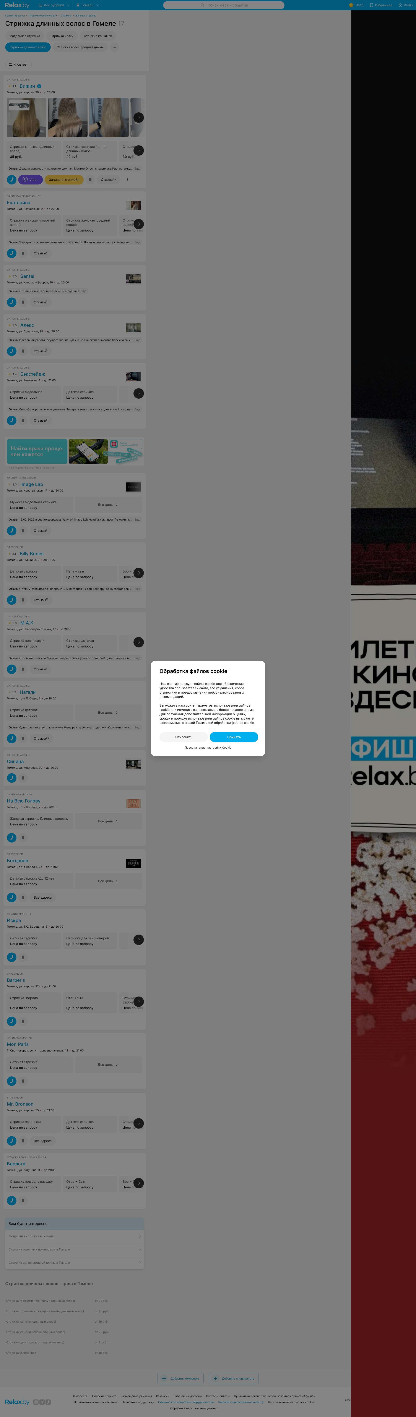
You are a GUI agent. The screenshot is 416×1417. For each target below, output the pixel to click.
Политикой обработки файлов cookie (225, 723)
